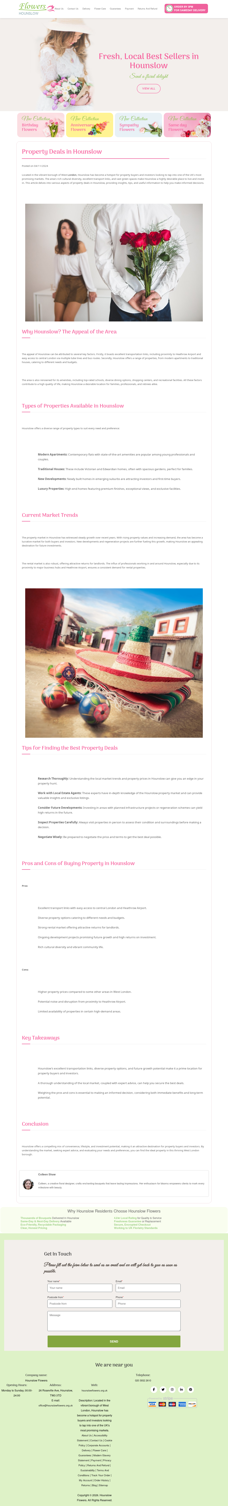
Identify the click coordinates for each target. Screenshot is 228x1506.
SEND (114, 1341)
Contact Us (73, 8)
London (72, 174)
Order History (101, 1480)
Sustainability (87, 1470)
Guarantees (115, 8)
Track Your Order (100, 1475)
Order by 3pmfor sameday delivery (189, 8)
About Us (59, 8)
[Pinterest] (190, 1389)
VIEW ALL (148, 88)
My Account (85, 1480)
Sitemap (103, 1485)
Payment (129, 8)
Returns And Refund (147, 8)
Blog (94, 1485)
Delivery (86, 8)
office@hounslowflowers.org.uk (56, 1405)
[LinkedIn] (181, 1389)
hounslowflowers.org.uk (94, 1390)
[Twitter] (163, 1389)
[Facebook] (154, 1389)
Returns (85, 1485)
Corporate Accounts (98, 1445)
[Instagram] (172, 1389)
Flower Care (100, 8)
